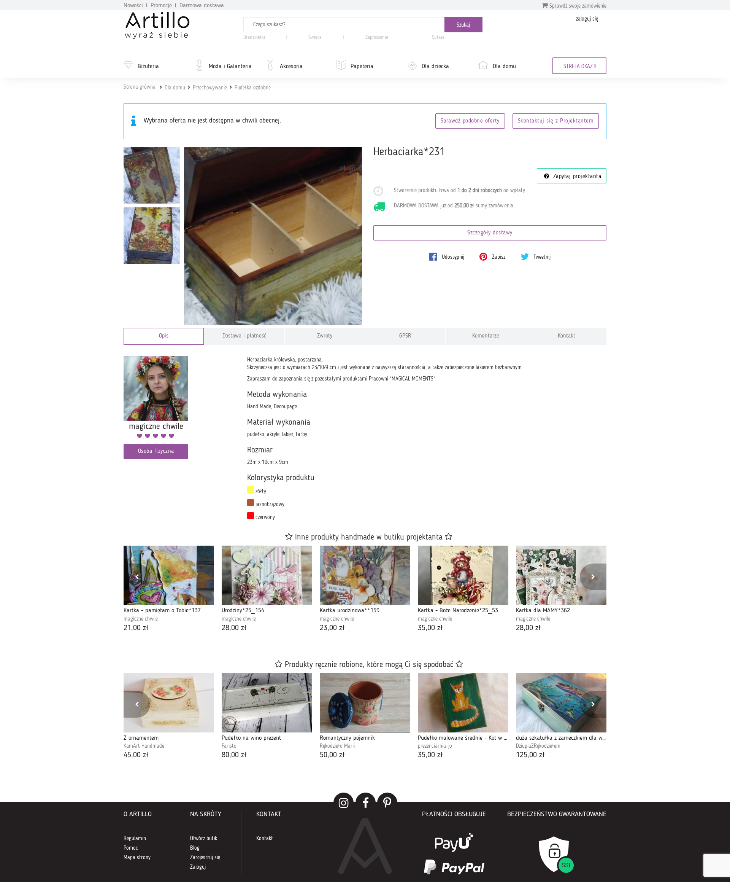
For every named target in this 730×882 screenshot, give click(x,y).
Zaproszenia (376, 37)
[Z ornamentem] (169, 702)
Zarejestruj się (205, 857)
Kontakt (566, 336)
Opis (163, 336)
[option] (169, 590)
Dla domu (504, 67)
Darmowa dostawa (201, 6)
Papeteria (362, 67)
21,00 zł (136, 628)
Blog (195, 848)
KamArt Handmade (144, 746)
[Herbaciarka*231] (273, 236)
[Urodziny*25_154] (267, 575)
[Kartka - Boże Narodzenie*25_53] (463, 575)
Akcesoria (291, 67)
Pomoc (131, 848)
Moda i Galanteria (230, 67)
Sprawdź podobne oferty (470, 121)
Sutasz (438, 37)
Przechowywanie (210, 88)
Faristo (229, 746)
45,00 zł (136, 755)
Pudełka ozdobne (253, 88)
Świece (315, 37)
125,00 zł (530, 755)
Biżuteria (148, 67)
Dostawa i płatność (244, 336)
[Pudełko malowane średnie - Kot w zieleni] (463, 702)
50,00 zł (332, 755)
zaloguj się (587, 19)
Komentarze (485, 336)
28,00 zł (234, 628)
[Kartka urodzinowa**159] (365, 575)
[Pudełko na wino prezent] (267, 702)
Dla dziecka (435, 67)
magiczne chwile (141, 619)
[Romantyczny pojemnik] (365, 702)
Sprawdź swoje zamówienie (577, 6)
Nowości (133, 6)
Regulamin (135, 838)
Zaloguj (198, 867)
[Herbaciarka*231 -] (152, 175)
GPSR (405, 336)
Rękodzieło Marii (337, 746)
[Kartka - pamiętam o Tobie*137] (169, 575)
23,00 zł (332, 628)
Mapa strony (137, 857)
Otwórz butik (203, 838)
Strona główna (140, 87)
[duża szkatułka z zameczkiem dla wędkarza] (561, 702)
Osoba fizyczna (156, 451)
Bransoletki (254, 37)
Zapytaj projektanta (576, 177)
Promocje (161, 6)
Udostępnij (452, 257)
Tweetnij (541, 257)
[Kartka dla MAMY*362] (561, 575)
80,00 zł (234, 755)
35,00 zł (430, 628)
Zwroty (324, 336)
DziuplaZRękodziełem (538, 746)
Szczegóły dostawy (490, 233)
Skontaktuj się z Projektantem (556, 121)
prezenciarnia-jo (435, 746)
